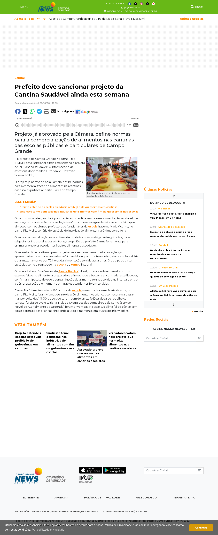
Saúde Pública (68, 271)
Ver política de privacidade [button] (48, 529)
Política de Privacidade (102, 497)
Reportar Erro (184, 497)
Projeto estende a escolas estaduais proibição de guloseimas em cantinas (68, 207)
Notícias (197, 311)
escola (93, 226)
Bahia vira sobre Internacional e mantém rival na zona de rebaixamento (170, 254)
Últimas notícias (192, 18)
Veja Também (30, 324)
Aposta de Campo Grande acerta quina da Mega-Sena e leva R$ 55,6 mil (97, 18)
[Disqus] (76, 410)
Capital (19, 78)
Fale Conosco (146, 497)
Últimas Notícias (158, 189)
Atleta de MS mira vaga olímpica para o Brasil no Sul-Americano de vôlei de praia (173, 295)
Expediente (30, 497)
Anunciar (61, 497)
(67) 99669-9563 (132, 7)
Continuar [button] (201, 527)
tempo (76, 264)
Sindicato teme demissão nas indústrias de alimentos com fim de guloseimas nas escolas (79, 211)
